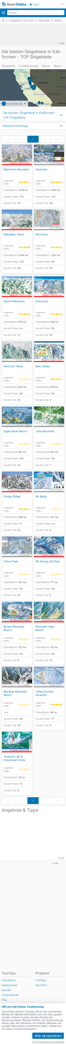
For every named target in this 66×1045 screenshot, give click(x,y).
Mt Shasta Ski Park (48, 561)
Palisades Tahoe (14, 234)
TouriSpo (41, 980)
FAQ (4, 1000)
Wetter (46, 66)
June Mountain (45, 431)
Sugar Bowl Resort (15, 431)
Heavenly (41, 169)
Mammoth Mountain (16, 169)
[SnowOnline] (14, 4)
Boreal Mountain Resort (14, 628)
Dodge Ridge (12, 496)
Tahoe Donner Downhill (44, 693)
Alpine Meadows (14, 301)
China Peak (11, 561)
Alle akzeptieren (48, 1036)
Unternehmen (10, 995)
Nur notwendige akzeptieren (48, 1041)
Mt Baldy (41, 496)
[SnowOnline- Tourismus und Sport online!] (4, 20)
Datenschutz (9, 985)
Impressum (9, 980)
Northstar (42, 234)
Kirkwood (42, 301)
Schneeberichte (28, 66)
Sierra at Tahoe (13, 366)
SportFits (41, 985)
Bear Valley (43, 366)
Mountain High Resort (45, 628)
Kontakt (6, 990)
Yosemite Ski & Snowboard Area (14, 758)
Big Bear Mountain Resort (15, 693)
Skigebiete (8, 66)
